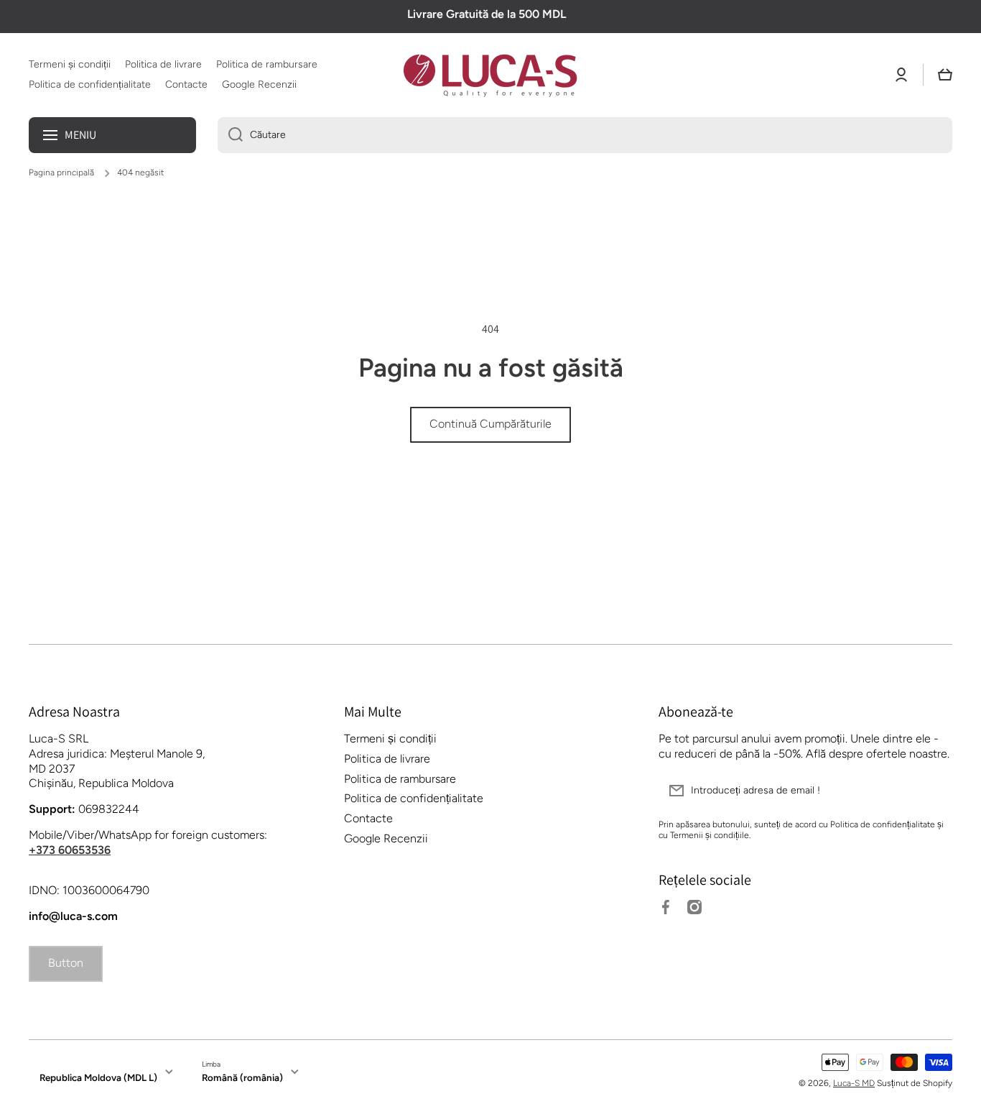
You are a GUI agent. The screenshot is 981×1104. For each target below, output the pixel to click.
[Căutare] (230, 135)
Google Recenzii (386, 838)
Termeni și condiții (390, 738)
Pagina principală (61, 172)
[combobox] (585, 135)
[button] (945, 75)
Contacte (368, 818)
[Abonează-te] (934, 791)
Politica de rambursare (400, 779)
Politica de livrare (387, 758)
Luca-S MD (854, 1083)
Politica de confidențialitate (413, 798)
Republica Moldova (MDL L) (98, 1077)
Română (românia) (242, 1077)
